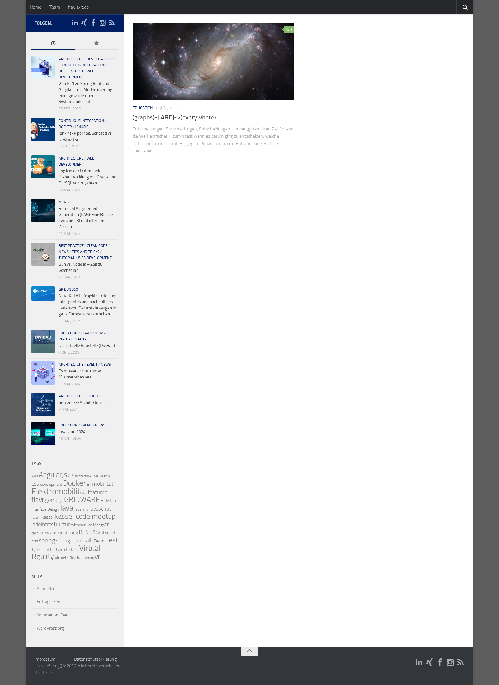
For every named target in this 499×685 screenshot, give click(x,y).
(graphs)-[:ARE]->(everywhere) (174, 117)
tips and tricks (85, 252)
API (71, 475)
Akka (34, 476)
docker (65, 71)
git (60, 500)
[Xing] (84, 22)
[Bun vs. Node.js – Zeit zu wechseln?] (43, 254)
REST (79, 71)
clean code (97, 245)
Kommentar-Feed (53, 615)
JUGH (35, 517)
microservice (81, 524)
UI (51, 549)
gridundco (68, 289)
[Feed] (111, 22)
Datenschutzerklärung (95, 659)
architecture (71, 59)
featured (97, 492)
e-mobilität (100, 483)
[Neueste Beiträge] (53, 44)
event (92, 364)
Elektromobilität (59, 491)
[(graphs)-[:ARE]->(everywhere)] (213, 61)
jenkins (81, 127)
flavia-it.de (78, 7)
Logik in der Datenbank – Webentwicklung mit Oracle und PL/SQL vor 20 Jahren (87, 177)
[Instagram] (102, 22)
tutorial (67, 258)
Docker (74, 483)
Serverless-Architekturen (82, 402)
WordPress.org (50, 628)
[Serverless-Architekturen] (43, 404)
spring (47, 540)
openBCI (37, 533)
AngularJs (53, 474)
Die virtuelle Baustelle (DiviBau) (87, 345)
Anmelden (46, 588)
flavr (86, 333)
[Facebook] (93, 22)
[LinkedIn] (74, 22)
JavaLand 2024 (72, 431)
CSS (35, 484)
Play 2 (48, 533)
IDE (115, 501)
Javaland (81, 509)
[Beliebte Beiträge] (96, 44)
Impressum (44, 659)
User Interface (66, 549)
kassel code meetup (85, 516)
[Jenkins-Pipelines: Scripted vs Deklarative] (43, 129)
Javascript (100, 509)
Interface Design (45, 509)
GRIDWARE (82, 499)
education (143, 108)
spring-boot (69, 541)
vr (97, 556)
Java (66, 508)
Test (111, 540)
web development (95, 258)
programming (65, 532)
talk (88, 540)
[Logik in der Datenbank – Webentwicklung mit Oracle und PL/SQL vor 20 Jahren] (43, 166)
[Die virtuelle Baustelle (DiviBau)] (43, 341)
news (64, 202)
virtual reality (73, 339)
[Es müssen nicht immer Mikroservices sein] (43, 373)
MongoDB (101, 524)
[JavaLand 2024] (43, 433)
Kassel (47, 517)
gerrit (51, 500)
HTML (106, 500)
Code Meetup (101, 476)
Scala (98, 532)
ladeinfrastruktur (50, 524)
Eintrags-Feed (50, 601)
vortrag (89, 558)
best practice (99, 59)
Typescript (40, 549)
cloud (92, 396)
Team (54, 7)
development (51, 484)
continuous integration (81, 65)
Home (35, 7)
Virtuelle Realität (69, 557)
